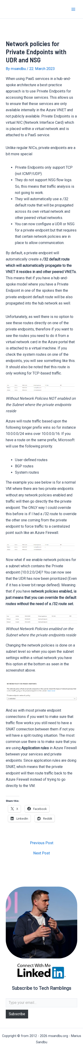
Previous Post (41, 843)
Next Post (41, 853)
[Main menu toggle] (73, 9)
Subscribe (17, 1014)
